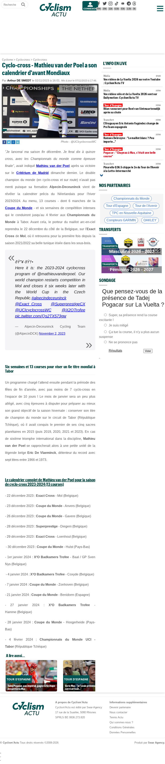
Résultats (115, 350)
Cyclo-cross (23, 59)
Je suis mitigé (118, 325)
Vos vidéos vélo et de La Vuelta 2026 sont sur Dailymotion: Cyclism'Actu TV (132, 94)
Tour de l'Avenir (146, 205)
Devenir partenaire (120, 707)
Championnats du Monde (132, 198)
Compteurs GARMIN (121, 220)
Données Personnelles (123, 732)
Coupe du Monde (18, 208)
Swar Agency (156, 742)
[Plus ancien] (101, 175)
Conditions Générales (122, 727)
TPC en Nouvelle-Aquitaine (131, 213)
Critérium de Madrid (32, 173)
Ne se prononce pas (123, 342)
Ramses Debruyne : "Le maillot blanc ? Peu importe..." (132, 138)
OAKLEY (150, 220)
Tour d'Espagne (117, 205)
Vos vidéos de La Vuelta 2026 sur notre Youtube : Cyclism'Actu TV (132, 79)
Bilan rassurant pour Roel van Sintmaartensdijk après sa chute (132, 109)
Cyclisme (7, 59)
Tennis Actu (116, 717)
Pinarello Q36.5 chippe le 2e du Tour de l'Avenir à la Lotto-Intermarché (132, 167)
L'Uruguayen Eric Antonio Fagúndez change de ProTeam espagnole (132, 123)
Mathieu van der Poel (53, 166)
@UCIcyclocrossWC (33, 310)
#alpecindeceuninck (49, 298)
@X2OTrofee (73, 310)
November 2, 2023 (52, 333)
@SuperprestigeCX (68, 304)
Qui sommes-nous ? (121, 722)
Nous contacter (118, 712)
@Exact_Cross (28, 304)
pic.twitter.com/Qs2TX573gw (40, 316)
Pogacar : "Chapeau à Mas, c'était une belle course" (132, 152)
